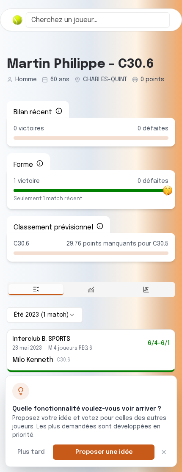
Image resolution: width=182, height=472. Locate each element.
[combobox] (98, 20)
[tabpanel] (91, 339)
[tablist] (91, 289)
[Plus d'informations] (58, 111)
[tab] (35, 289)
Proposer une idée (103, 452)
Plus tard (30, 452)
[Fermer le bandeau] (164, 452)
